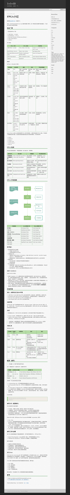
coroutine (60, 57)
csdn (52, 73)
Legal (52, 39)
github (52, 69)
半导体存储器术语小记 (55, 18)
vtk (63, 53)
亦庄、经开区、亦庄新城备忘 (56, 20)
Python (52, 41)
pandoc (56, 55)
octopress (53, 62)
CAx (52, 32)
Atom (62, 9)
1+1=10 (11, 3)
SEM (52, 54)
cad (52, 56)
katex (59, 55)
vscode (61, 55)
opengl (57, 57)
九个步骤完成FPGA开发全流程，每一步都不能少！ (18, 479)
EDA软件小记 (12, 21)
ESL (52, 35)
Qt (51, 43)
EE (24, 482)
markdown (53, 55)
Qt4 (55, 62)
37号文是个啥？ (54, 24)
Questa (63, 56)
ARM (58, 56)
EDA (55, 57)
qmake (57, 54)
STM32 (54, 56)
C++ (52, 30)
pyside (55, 53)
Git (56, 56)
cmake (54, 54)
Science (52, 45)
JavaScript (53, 37)
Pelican (26, 491)
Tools (52, 48)
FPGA (27, 482)
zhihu (52, 71)
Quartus (52, 57)
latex (61, 54)
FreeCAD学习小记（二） (55, 22)
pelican (61, 53)
